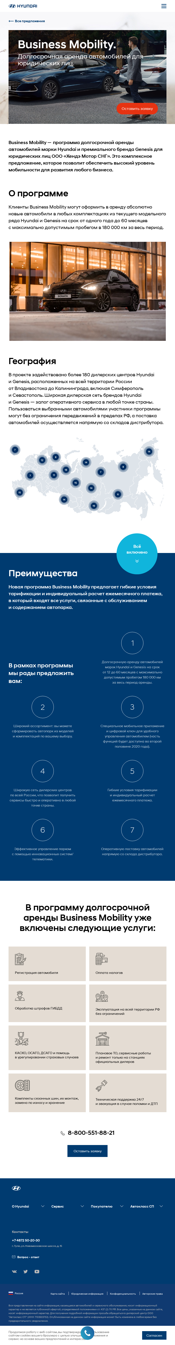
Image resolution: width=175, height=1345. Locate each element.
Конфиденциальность (123, 1293)
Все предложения (30, 21)
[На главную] (23, 6)
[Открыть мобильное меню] (163, 6)
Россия (19, 1293)
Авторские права (152, 1293)
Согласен (154, 1335)
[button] (16, 1188)
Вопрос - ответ (28, 1257)
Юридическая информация (87, 1293)
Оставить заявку (137, 108)
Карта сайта (58, 1293)
